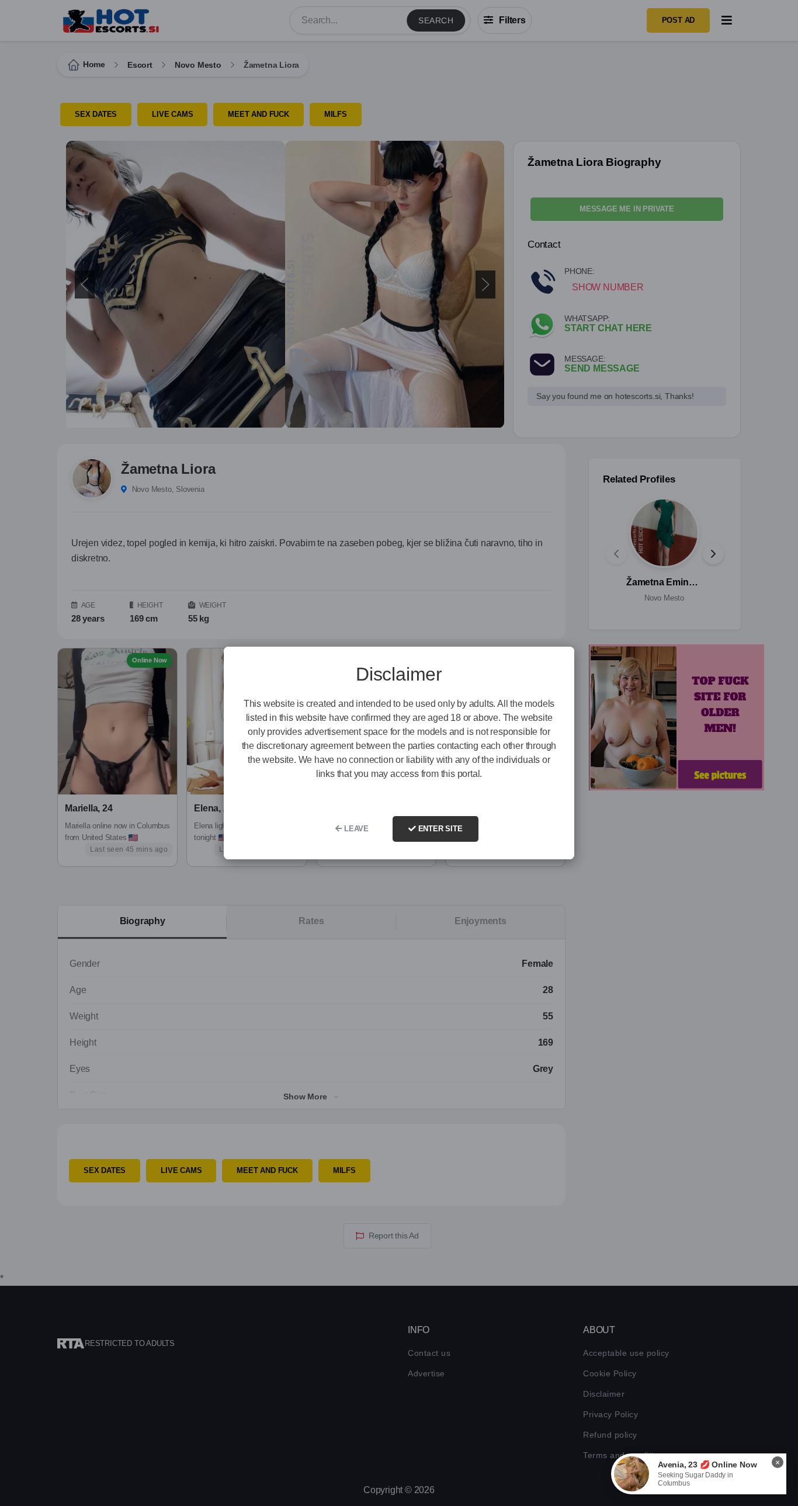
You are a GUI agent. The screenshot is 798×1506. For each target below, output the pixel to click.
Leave (355, 828)
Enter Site (439, 828)
